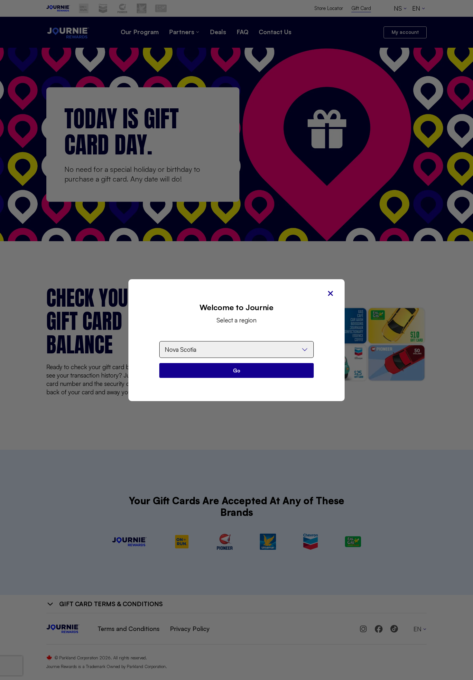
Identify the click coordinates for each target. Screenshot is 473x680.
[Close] (330, 293)
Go (236, 370)
